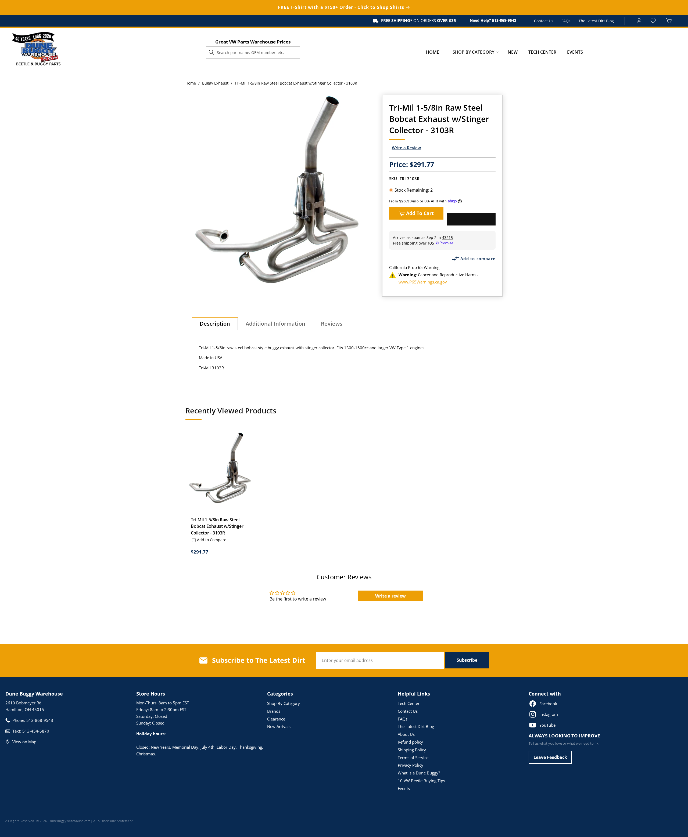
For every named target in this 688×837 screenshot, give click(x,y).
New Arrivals (279, 726)
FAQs (566, 20)
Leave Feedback (550, 757)
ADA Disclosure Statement (113, 821)
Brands (273, 711)
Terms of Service (413, 757)
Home (190, 83)
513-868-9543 (503, 20)
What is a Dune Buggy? (419, 773)
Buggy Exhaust (215, 83)
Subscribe (467, 660)
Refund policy (410, 742)
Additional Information (275, 323)
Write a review (390, 596)
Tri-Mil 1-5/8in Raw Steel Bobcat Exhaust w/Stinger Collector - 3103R (217, 526)
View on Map (24, 741)
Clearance (276, 719)
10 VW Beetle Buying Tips (421, 780)
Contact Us (543, 20)
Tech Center (409, 703)
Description (215, 323)
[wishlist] (653, 20)
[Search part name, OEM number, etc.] (211, 52)
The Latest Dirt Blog (596, 20)
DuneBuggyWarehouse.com (69, 821)
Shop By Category (283, 703)
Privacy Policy (410, 765)
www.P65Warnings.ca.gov (423, 282)
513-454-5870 (35, 731)
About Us (406, 734)
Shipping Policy (412, 749)
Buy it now (471, 219)
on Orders (418, 20)
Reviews (331, 323)
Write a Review (406, 147)
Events (404, 788)
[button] (473, 52)
